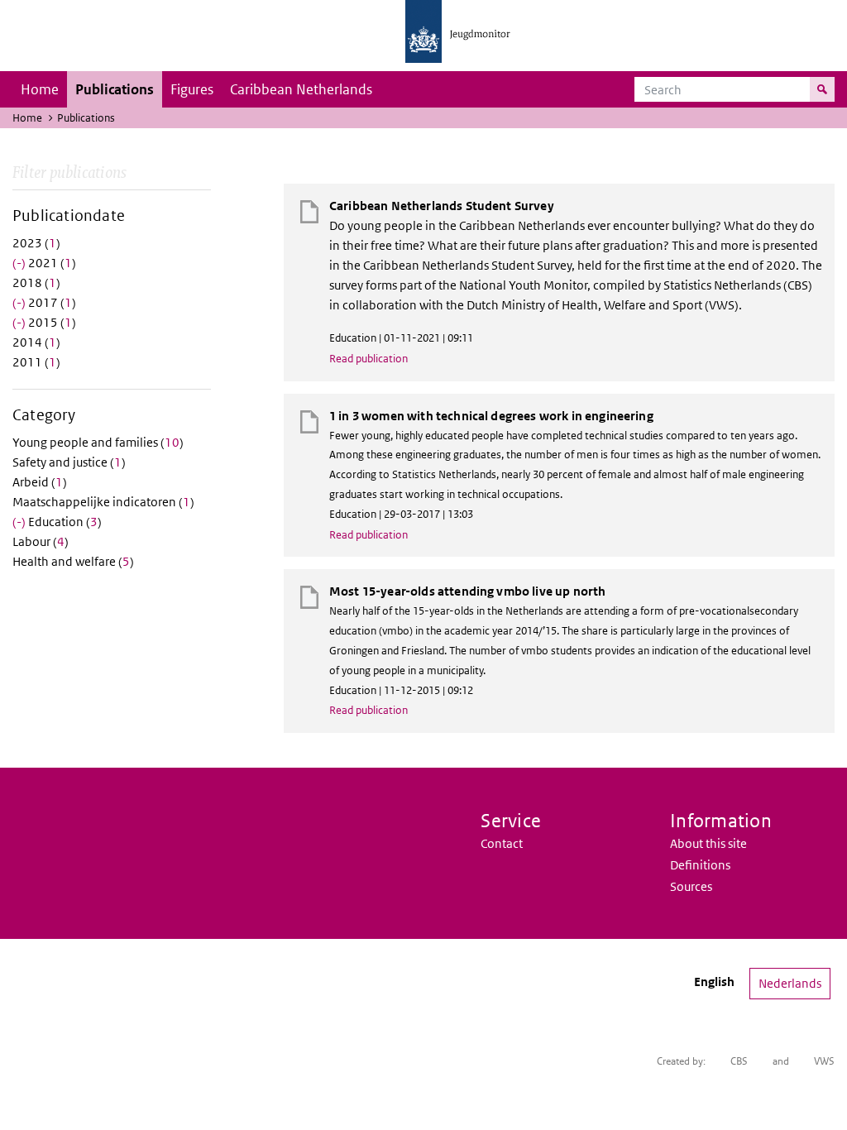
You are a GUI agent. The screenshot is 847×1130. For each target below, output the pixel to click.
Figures (191, 89)
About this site (708, 843)
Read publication (368, 359)
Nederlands (789, 983)
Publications (114, 89)
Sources (691, 886)
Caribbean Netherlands (301, 89)
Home (40, 89)
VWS (824, 1061)
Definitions (700, 865)
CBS (739, 1061)
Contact (502, 843)
